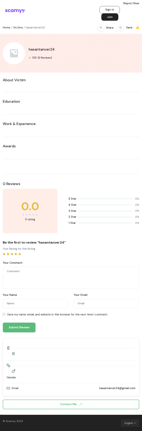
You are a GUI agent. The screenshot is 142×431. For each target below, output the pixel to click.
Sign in (109, 9)
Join (110, 17)
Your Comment (13, 263)
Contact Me (68, 404)
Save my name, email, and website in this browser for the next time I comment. (57, 314)
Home (6, 27)
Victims (18, 27)
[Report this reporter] (137, 27)
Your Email (80, 295)
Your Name (10, 295)
